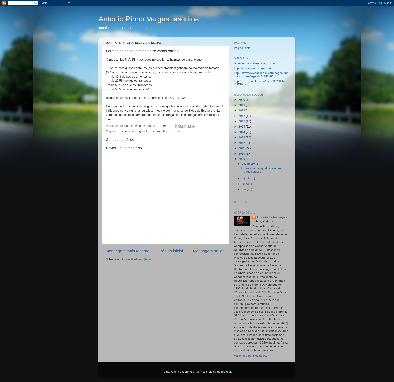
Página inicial (171, 251)
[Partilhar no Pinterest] (193, 126)
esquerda (142, 131)
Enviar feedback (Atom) (137, 259)
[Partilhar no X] (185, 126)
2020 (242, 99)
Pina (166, 131)
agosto (246, 178)
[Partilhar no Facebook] (189, 126)
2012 (242, 142)
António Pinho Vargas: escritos (148, 19)
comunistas (127, 131)
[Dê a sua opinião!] (181, 126)
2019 (242, 105)
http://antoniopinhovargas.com (253, 68)
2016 (242, 121)
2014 (242, 132)
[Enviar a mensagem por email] (177, 126)
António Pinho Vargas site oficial (254, 63)
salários (175, 131)
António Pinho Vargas (272, 217)
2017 (242, 116)
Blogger (226, 371)
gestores (155, 131)
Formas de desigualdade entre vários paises (261, 170)
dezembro (249, 163)
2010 (242, 153)
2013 (242, 137)
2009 (242, 158)
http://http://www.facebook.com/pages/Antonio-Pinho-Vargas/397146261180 (261, 74)
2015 (242, 126)
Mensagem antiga (209, 251)
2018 (242, 110)
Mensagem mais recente (127, 251)
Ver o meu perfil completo (250, 355)
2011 (241, 148)
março (246, 189)
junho (246, 183)
